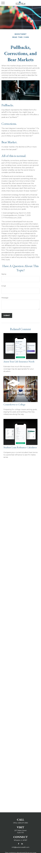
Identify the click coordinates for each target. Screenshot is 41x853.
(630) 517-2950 (23, 823)
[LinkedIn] (22, 843)
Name (3, 274)
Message (4, 298)
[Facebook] (18, 843)
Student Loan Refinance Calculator (20, 447)
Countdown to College (14, 404)
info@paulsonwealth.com (20, 847)
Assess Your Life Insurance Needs (18, 361)
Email (3, 286)
